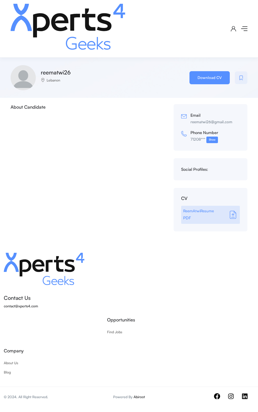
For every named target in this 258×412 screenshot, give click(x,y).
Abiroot (139, 397)
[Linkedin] (248, 399)
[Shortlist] (241, 77)
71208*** (202, 139)
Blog (7, 372)
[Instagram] (234, 399)
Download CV (210, 77)
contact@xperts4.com (21, 306)
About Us (11, 363)
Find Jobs (114, 332)
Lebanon (53, 80)
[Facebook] (220, 399)
